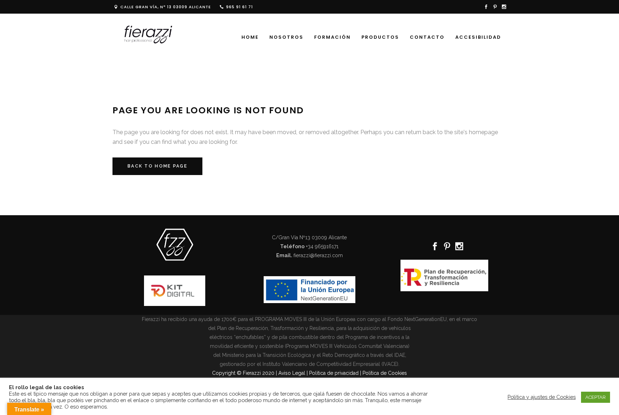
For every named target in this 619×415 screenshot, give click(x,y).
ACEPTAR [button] (595, 397)
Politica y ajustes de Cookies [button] (542, 397)
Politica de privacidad (334, 373)
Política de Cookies (385, 373)
